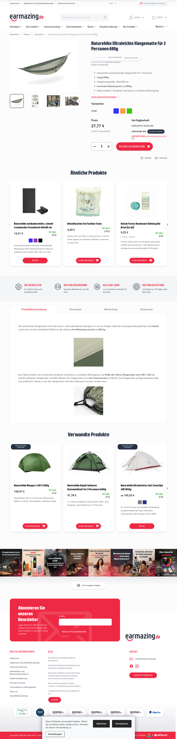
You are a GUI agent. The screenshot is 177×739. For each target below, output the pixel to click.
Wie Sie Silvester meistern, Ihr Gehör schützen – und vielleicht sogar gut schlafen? (64, 684)
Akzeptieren (121, 723)
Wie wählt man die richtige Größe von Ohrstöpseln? (61, 659)
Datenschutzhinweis (66, 3)
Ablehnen (101, 723)
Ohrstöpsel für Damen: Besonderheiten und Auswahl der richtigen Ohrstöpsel (64, 666)
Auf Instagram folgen (91, 585)
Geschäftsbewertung (19, 696)
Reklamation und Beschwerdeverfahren (19, 672)
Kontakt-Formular (17, 683)
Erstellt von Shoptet (136, 735)
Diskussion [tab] (146, 309)
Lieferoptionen (149, 137)
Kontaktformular (143, 675)
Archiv (54, 700)
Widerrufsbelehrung (18, 678)
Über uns (14, 691)
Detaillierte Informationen (103, 97)
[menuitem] (16, 27)
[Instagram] (137, 666)
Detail (35, 260)
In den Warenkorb (132, 146)
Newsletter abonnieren (74, 632)
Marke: (99, 65)
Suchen (104, 17)
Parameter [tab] (75, 309)
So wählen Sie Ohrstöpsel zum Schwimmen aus (64, 692)
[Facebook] (131, 666)
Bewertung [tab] (110, 309)
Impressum (14, 3)
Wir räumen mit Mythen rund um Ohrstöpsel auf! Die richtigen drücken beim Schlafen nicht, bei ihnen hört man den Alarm (64, 675)
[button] (167, 224)
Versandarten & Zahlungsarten (23, 687)
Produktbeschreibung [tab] (33, 309)
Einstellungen (55, 734)
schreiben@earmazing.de (145, 659)
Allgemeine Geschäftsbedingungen (39, 3)
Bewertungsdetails (131, 57)
